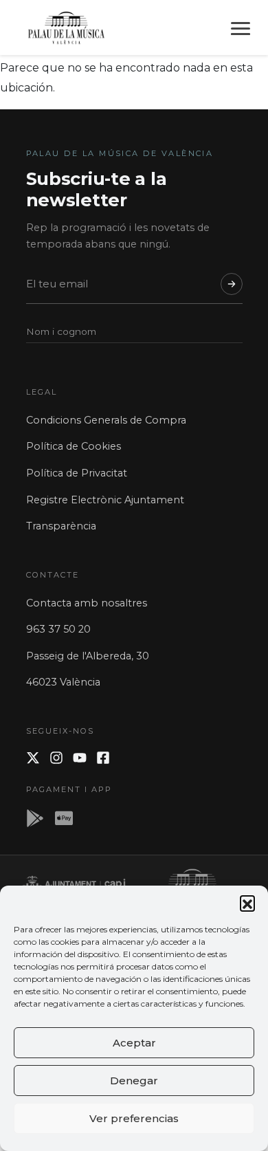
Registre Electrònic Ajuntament (105, 500)
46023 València (63, 682)
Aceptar (134, 1042)
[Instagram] (56, 758)
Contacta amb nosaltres (86, 603)
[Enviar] (232, 284)
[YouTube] (80, 758)
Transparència (61, 526)
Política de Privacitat (76, 473)
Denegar (134, 1080)
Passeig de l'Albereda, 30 (87, 656)
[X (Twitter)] (33, 758)
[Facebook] (103, 758)
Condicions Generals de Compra (106, 420)
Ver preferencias (134, 1118)
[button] (247, 903)
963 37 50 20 (58, 629)
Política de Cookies (73, 446)
